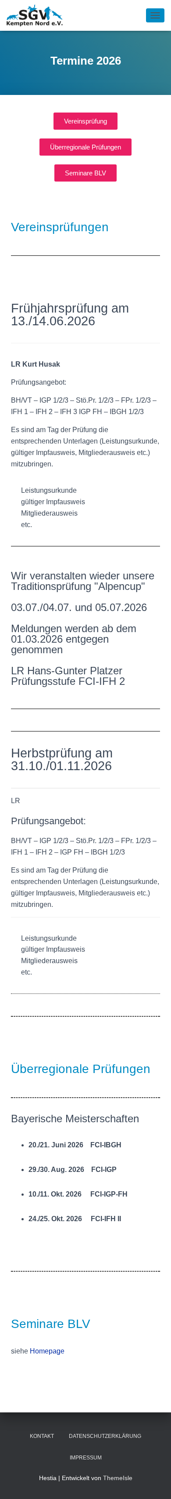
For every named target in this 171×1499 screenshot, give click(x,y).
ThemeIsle (117, 1477)
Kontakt (42, 1436)
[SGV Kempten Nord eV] (38, 15)
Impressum (86, 1458)
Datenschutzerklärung (105, 1436)
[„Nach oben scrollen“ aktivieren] (153, 1481)
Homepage (47, 1351)
